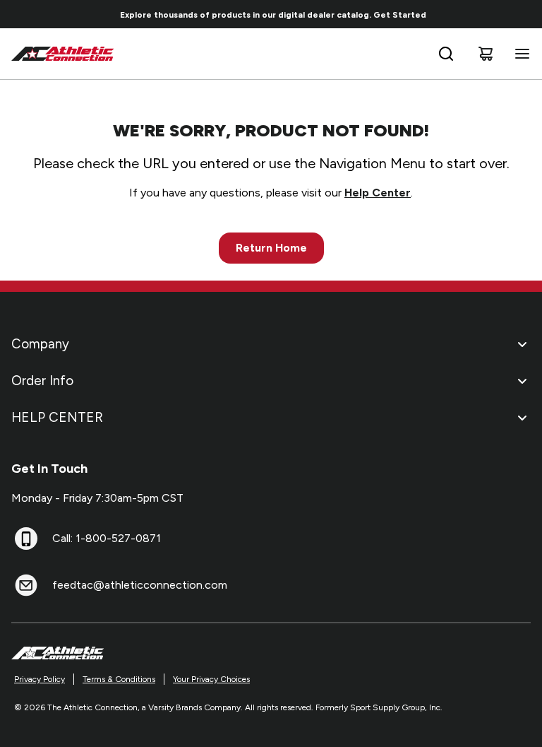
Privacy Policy (39, 679)
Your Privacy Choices (211, 679)
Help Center (377, 192)
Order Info (42, 380)
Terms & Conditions (119, 679)
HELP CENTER (57, 417)
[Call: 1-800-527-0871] (26, 538)
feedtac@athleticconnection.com (139, 585)
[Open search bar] (446, 54)
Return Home (271, 247)
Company (40, 344)
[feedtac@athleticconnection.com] (26, 585)
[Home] (62, 54)
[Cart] (485, 54)
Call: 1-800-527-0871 (106, 538)
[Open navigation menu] (519, 54)
